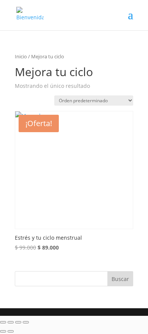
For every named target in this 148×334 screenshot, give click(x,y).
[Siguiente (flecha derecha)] (11, 331)
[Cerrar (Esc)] (26, 322)
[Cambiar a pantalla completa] (11, 322)
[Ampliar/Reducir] (3, 322)
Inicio (21, 56)
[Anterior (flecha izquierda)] (3, 331)
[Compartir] (18, 322)
